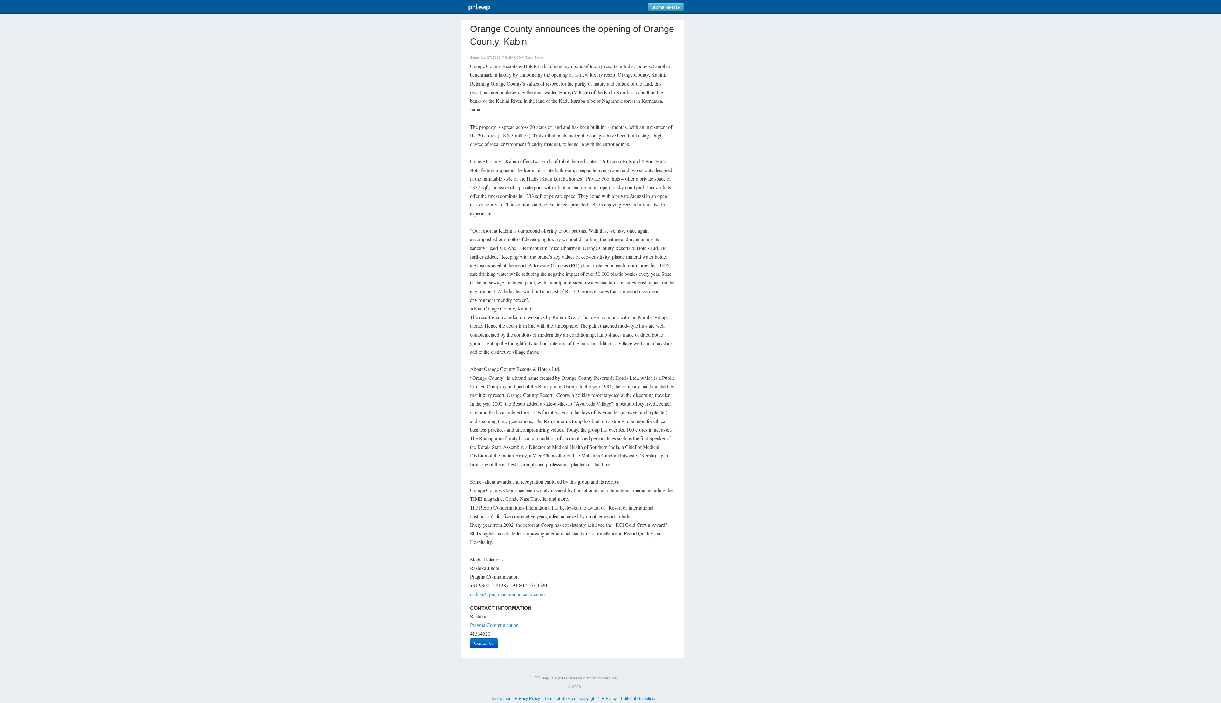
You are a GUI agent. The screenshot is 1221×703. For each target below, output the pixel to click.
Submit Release (666, 7)
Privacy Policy (527, 698)
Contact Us (484, 643)
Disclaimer (501, 698)
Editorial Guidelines (638, 698)
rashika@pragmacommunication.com (507, 594)
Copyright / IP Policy (598, 698)
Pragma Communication (494, 625)
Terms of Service (559, 698)
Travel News (534, 57)
